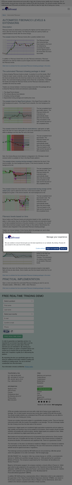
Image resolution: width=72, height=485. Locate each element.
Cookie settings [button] (40, 248)
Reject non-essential (52, 248)
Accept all (63, 248)
